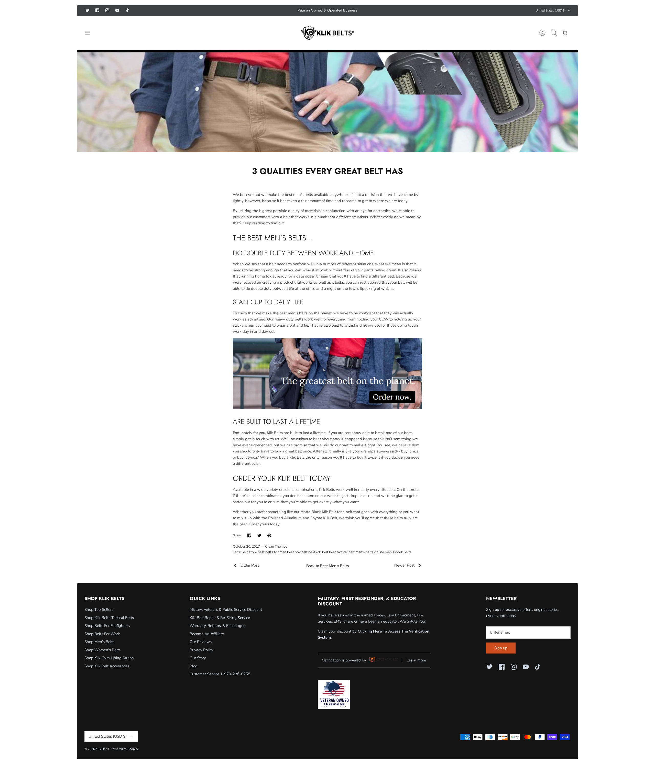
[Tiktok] (127, 10)
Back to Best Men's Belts (327, 565)
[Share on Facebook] (249, 535)
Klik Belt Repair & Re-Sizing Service (220, 617)
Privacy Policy (201, 649)
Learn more (416, 660)
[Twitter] (87, 10)
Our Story (198, 657)
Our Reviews (201, 641)
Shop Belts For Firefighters (107, 625)
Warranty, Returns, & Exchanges (217, 625)
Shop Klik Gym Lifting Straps (109, 657)
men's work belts (398, 552)
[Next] (396, 10)
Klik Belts (102, 749)
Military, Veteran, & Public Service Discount (226, 609)
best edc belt (318, 552)
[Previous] (259, 10)
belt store (249, 552)
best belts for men (272, 552)
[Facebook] (97, 10)
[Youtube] (117, 10)
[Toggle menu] (90, 33)
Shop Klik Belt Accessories (106, 666)
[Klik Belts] (327, 33)
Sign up (500, 647)
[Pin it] (269, 535)
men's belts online (369, 552)
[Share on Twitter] (259, 535)
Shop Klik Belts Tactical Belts (109, 617)
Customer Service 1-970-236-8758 (220, 674)
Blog (194, 666)
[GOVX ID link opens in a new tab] (383, 660)
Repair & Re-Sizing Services (328, 10)
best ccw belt (297, 552)
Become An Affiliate (207, 633)
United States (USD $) (551, 10)
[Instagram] (107, 10)
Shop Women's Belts (102, 649)
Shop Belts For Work (102, 633)
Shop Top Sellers (98, 609)
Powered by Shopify (124, 749)
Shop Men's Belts (99, 641)
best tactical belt (342, 552)
